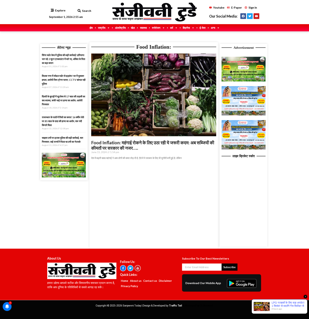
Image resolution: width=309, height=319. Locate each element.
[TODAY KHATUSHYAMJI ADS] (244, 114)
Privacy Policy (129, 286)
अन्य (213, 27)
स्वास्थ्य (143, 27)
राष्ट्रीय (101, 27)
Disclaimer (165, 280)
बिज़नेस (186, 27)
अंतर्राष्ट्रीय (120, 27)
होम (91, 27)
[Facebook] (243, 16)
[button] (79, 11)
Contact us (150, 280)
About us (135, 280)
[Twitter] (250, 16)
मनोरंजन (156, 27)
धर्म (171, 27)
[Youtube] (256, 16)
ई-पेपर (203, 27)
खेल (133, 27)
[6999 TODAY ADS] (64, 176)
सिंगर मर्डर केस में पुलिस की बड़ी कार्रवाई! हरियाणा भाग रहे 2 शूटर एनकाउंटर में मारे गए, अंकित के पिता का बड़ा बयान (63, 59)
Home (124, 280)
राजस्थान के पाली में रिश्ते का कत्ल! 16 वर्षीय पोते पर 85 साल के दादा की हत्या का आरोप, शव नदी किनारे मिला (63, 121)
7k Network (206, 305)
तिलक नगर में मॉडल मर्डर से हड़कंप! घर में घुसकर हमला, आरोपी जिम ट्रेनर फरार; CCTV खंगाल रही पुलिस (63, 79)
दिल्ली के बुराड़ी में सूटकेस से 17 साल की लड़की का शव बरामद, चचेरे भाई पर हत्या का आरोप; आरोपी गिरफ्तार (63, 100)
